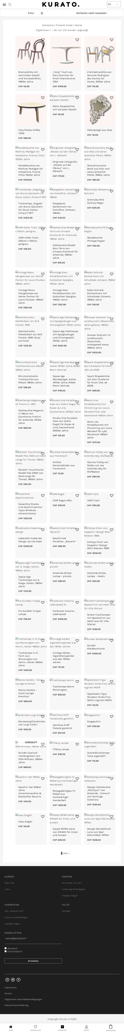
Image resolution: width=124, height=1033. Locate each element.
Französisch (14, 951)
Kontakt (66, 911)
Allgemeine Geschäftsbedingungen (23, 999)
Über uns (9, 883)
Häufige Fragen (70, 895)
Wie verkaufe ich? (14, 911)
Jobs (7, 889)
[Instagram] (7, 980)
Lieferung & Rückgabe (73, 889)
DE (109, 4)
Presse (8, 993)
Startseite (48, 25)
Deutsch (12, 948)
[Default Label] (18, 980)
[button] (42, 39)
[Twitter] (13, 980)
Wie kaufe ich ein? (72, 883)
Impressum (11, 987)
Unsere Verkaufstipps (16, 917)
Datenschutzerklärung (16, 1005)
